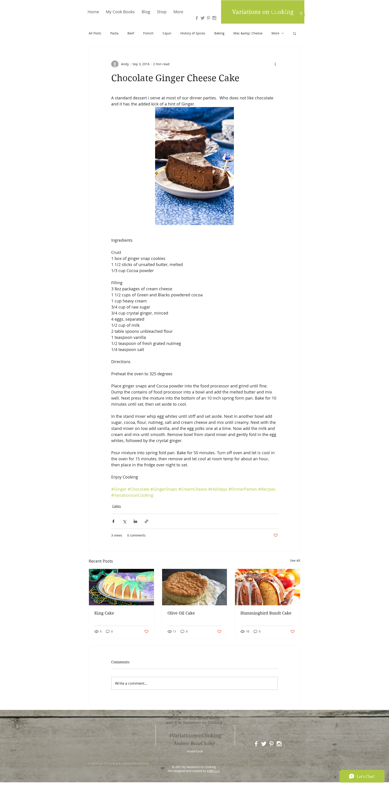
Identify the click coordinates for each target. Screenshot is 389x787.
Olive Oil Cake (181, 613)
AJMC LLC (213, 771)
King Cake (104, 613)
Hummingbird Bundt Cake (266, 613)
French (148, 33)
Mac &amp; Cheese (247, 33)
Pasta (114, 33)
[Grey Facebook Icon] (196, 18)
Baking (219, 33)
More (275, 33)
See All (295, 560)
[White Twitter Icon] (263, 743)
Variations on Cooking (263, 12)
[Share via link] (146, 521)
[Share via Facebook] (113, 521)
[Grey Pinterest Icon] (208, 18)
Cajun (167, 33)
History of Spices (192, 33)
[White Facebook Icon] (256, 743)
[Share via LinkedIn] (135, 521)
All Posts (95, 33)
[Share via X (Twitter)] (124, 521)
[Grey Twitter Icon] (202, 18)
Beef (130, 33)
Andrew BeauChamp (194, 743)
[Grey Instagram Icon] (214, 18)
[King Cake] (121, 587)
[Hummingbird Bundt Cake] (267, 587)
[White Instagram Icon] (279, 743)
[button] (301, 11)
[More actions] (275, 64)
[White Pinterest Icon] (271, 743)
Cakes (116, 506)
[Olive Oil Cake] (194, 587)
